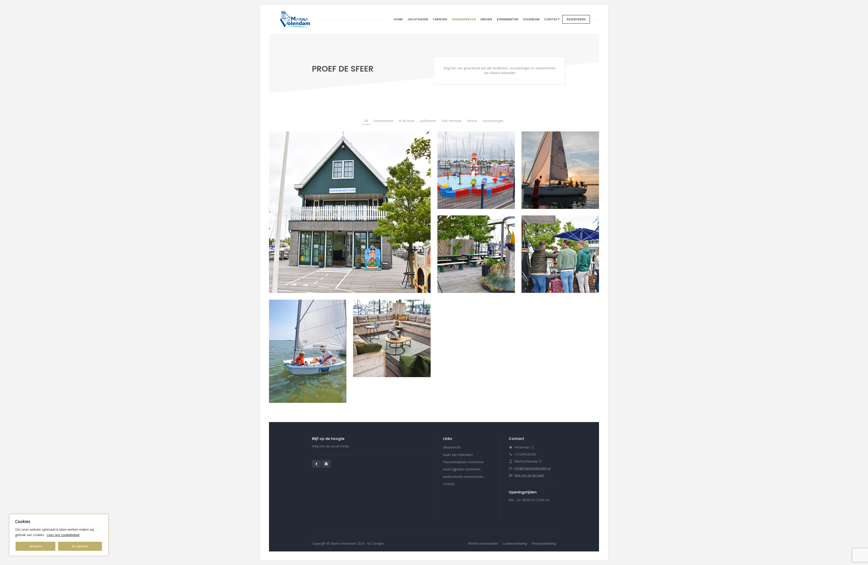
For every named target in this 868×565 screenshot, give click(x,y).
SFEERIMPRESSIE (464, 19)
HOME (398, 19)
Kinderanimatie (476, 165)
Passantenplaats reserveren (463, 462)
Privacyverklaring (544, 543)
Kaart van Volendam (458, 455)
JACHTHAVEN (417, 19)
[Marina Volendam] (295, 19)
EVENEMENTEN (507, 19)
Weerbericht (452, 447)
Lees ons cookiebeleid (63, 535)
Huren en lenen (476, 249)
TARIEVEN (440, 19)
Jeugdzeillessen (308, 351)
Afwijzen (35, 546)
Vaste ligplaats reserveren (462, 469)
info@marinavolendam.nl (532, 468)
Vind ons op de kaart (529, 475)
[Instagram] (326, 464)
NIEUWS (486, 19)
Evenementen (560, 254)
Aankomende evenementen (463, 476)
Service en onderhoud (560, 165)
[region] (58, 535)
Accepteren (80, 546)
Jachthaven (350, 212)
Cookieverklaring (515, 543)
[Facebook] (316, 464)
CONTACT (552, 19)
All (366, 121)
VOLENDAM (531, 19)
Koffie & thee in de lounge (391, 338)
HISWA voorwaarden (483, 543)
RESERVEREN (576, 19)
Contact (449, 484)
